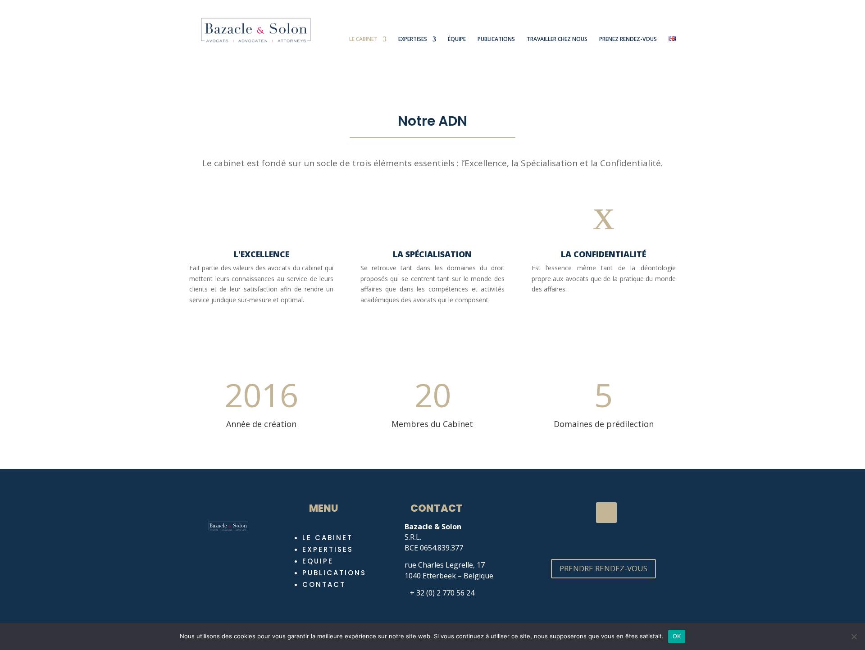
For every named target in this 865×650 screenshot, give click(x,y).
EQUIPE (317, 561)
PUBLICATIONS (496, 39)
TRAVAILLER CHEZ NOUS (557, 39)
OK (677, 636)
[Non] (853, 636)
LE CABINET (363, 39)
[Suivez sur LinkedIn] (606, 512)
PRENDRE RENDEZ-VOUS (603, 568)
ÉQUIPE (457, 39)
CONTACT (324, 584)
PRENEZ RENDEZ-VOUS (628, 39)
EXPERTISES (412, 39)
